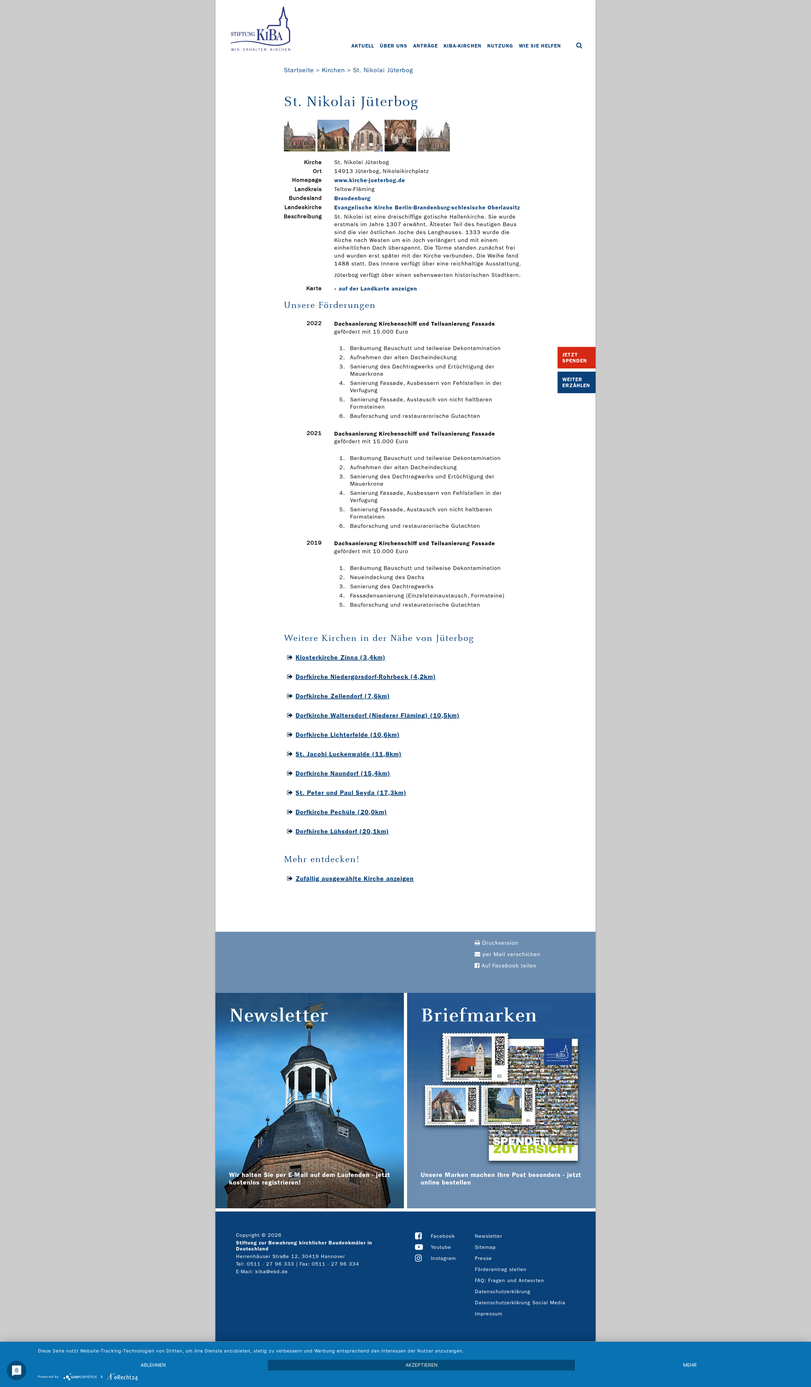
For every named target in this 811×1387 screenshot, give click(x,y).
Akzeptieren (421, 1365)
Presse (483, 1258)
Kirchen (333, 70)
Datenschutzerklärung (502, 1291)
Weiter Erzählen (576, 382)
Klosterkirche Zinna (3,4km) (341, 657)
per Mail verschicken (510, 954)
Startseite (299, 70)
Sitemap (485, 1247)
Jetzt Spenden (574, 358)
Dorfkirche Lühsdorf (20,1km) (342, 831)
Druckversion (499, 943)
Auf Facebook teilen (508, 965)
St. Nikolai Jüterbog (383, 70)
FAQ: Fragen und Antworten (509, 1280)
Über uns (393, 46)
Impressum (488, 1314)
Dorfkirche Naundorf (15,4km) (343, 773)
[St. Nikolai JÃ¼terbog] (300, 150)
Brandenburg (352, 198)
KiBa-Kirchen (463, 46)
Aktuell (362, 46)
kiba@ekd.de (271, 1272)
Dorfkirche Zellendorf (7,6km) (343, 696)
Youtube (441, 1247)
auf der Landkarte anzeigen (378, 288)
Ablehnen (153, 1365)
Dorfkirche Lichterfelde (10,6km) (348, 734)
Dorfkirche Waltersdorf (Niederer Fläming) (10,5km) (378, 715)
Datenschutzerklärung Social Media (520, 1303)
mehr (690, 1365)
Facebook (443, 1236)
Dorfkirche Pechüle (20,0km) (341, 812)
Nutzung (500, 46)
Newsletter (488, 1236)
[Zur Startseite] (260, 29)
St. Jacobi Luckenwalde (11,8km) (349, 754)
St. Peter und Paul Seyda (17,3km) (351, 792)
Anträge (425, 46)
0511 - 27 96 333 (270, 1264)
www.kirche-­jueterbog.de (369, 180)
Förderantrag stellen (501, 1269)
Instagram (443, 1258)
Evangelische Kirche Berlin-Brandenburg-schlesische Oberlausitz (427, 207)
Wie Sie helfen (540, 46)
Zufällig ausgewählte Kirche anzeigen (355, 878)
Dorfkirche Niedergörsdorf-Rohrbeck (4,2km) (366, 677)
